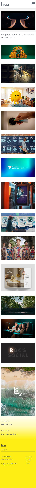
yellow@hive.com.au (7, 459)
